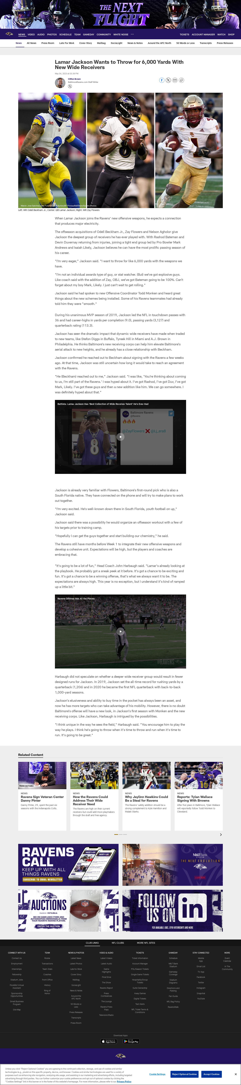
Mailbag (76, 979)
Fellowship (16, 974)
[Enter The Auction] (68, 911)
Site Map (17, 1009)
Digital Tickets (140, 998)
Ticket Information (140, 958)
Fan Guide (173, 996)
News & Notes (76, 990)
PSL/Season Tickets (140, 969)
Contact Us (17, 958)
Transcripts (76, 1017)
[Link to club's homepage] (9, 34)
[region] (120, 1074)
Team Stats (47, 969)
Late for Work (76, 969)
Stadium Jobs (16, 979)
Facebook (201, 977)
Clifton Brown (74, 79)
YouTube (201, 998)
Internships (17, 969)
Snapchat (201, 993)
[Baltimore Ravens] (120, 1056)
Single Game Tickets (140, 974)
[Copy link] (181, 80)
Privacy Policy (124, 1081)
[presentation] (221, 835)
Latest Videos (106, 958)
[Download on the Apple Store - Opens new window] (108, 1042)
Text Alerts (140, 1004)
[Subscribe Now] (68, 865)
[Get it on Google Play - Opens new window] (131, 1043)
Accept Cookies (212, 1074)
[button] (120, 437)
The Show (106, 982)
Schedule (173, 958)
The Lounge (106, 1001)
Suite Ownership (140, 988)
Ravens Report (106, 988)
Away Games (140, 993)
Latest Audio (106, 963)
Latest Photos (76, 963)
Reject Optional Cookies (184, 1074)
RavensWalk (173, 1007)
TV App (201, 972)
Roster (47, 958)
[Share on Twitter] (168, 82)
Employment (16, 963)
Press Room (76, 1023)
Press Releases (76, 1012)
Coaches (47, 974)
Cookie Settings (157, 1074)
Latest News (76, 958)
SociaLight (76, 985)
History (47, 985)
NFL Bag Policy (173, 1001)
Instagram (201, 988)
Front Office (47, 979)
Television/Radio (106, 1015)
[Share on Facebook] (161, 82)
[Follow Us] (172, 911)
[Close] (235, 1074)
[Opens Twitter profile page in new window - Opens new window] (70, 86)
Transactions (47, 963)
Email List (201, 966)
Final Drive (106, 977)
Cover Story (76, 974)
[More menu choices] (132, 34)
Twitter (201, 982)
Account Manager (140, 963)
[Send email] (175, 82)
